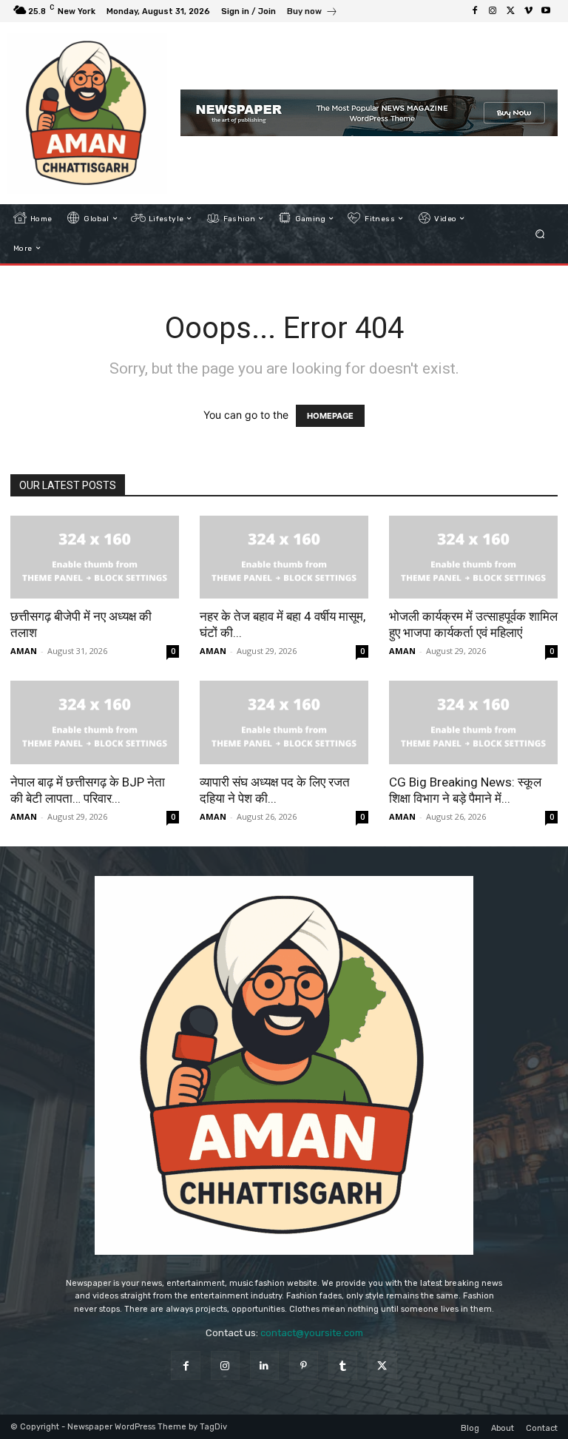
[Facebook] (475, 11)
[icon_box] (312, 13)
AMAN (23, 650)
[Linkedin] (264, 1365)
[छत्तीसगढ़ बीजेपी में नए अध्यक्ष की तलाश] (94, 557)
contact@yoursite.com (311, 1332)
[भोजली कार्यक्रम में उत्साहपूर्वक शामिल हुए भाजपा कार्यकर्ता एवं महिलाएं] (473, 557)
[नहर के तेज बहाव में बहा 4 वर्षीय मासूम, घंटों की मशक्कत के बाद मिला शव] (284, 557)
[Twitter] (510, 11)
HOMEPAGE (330, 416)
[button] (540, 233)
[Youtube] (546, 11)
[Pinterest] (303, 1365)
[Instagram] (492, 11)
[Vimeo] (528, 11)
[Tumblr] (342, 1365)
